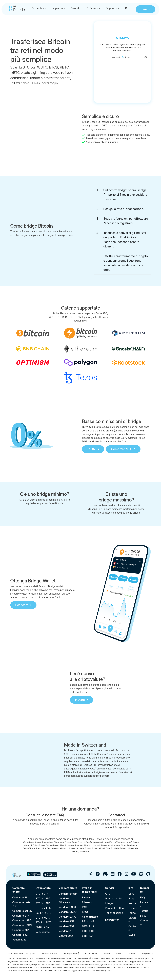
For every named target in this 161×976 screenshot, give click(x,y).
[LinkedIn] (112, 874)
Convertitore (90, 916)
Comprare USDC (22, 925)
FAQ (142, 897)
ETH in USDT (43, 922)
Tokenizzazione (114, 912)
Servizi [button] (75, 8)
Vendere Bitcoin (68, 893)
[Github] (148, 874)
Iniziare (80, 700)
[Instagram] (126, 874)
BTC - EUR (88, 926)
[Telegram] (98, 874)
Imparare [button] (58, 8)
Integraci (110, 903)
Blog (131, 898)
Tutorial (144, 910)
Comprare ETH (21, 915)
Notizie (132, 903)
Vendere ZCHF (67, 931)
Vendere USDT (67, 907)
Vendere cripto (68, 887)
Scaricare (21, 605)
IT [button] (126, 8)
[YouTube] (133, 874)
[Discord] (105, 874)
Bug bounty (147, 953)
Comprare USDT (21, 920)
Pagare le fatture (115, 908)
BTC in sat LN (43, 908)
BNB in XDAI (43, 927)
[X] (90, 874)
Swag (131, 934)
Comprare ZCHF (21, 934)
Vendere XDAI (67, 926)
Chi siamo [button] (92, 8)
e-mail (118, 823)
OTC (107, 893)
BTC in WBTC (43, 917)
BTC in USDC (43, 903)
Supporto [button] (111, 8)
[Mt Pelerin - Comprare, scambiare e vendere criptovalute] (17, 8)
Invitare (132, 908)
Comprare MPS (121, 449)
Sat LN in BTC (43, 912)
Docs (143, 915)
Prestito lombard (114, 898)
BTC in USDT (43, 898)
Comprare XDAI (21, 930)
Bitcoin (86, 897)
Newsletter (112, 919)
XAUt (85, 911)
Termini (106, 953)
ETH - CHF (88, 931)
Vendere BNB (66, 921)
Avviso (91, 953)
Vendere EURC (67, 916)
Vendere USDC (67, 911)
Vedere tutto (19, 939)
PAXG (85, 907)
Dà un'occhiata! (50, 823)
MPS (131, 893)
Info (130, 887)
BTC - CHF (88, 921)
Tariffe (91, 449)
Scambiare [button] (38, 8)
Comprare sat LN (22, 910)
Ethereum (87, 902)
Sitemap (132, 953)
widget (122, 190)
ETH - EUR (88, 935)
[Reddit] (141, 874)
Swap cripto (43, 887)
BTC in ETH (42, 893)
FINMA (68, 772)
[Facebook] (119, 874)
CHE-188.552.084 (49, 953)
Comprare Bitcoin (22, 897)
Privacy (119, 953)
